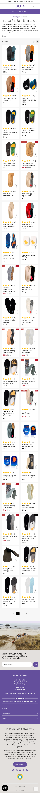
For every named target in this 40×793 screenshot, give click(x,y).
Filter (6, 42)
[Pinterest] (27, 770)
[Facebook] (13, 770)
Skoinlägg (16, 17)
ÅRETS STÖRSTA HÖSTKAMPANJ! (20, 11)
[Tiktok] (23, 770)
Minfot (22, 790)
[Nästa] (26, 614)
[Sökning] (6, 6)
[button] (20, 777)
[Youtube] (20, 770)
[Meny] (2, 6)
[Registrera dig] (35, 664)
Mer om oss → (20, 764)
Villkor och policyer (20, 786)
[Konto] (33, 6)
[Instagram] (16, 770)
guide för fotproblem (25, 758)
